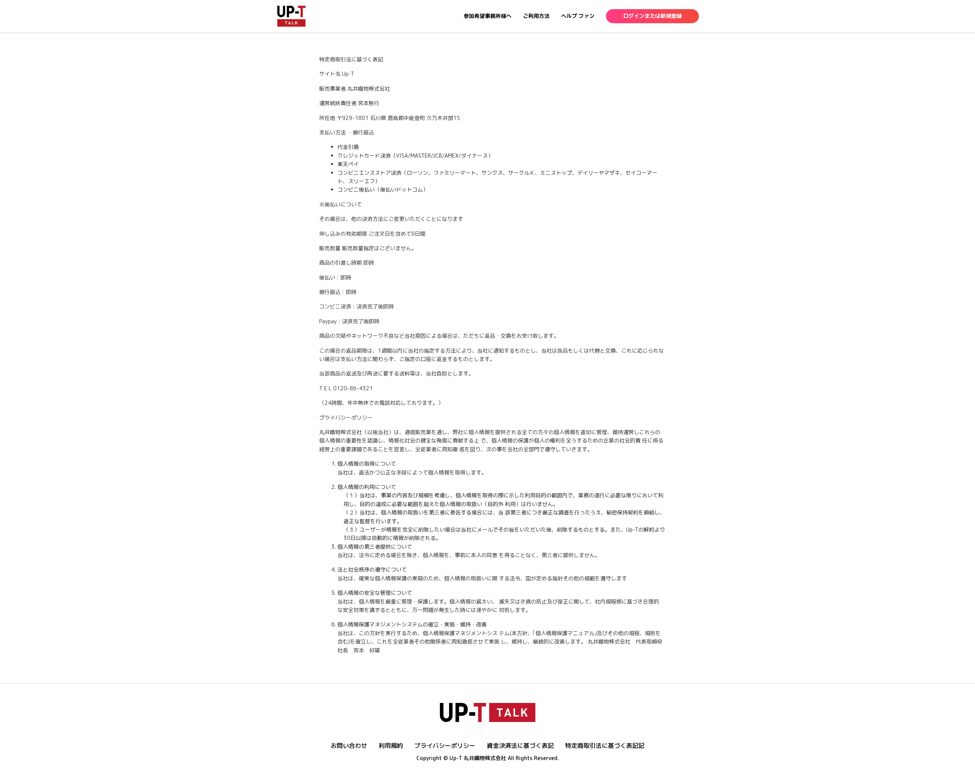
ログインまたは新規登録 (652, 16)
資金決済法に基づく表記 (520, 745)
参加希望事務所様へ (487, 15)
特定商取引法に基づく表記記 (604, 745)
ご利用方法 (536, 15)
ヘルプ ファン (578, 15)
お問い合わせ (349, 745)
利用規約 (391, 745)
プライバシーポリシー (444, 745)
